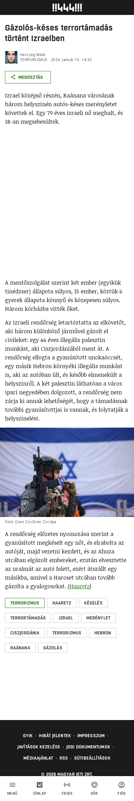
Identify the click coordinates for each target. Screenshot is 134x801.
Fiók (121, 793)
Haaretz (79, 586)
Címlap (39, 793)
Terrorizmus (33, 60)
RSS (64, 758)
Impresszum (91, 735)
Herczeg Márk (32, 55)
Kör (94, 793)
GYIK (28, 735)
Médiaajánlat (38, 758)
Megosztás (30, 77)
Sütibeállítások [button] (92, 758)
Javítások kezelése (38, 746)
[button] (25, 603)
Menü (12, 793)
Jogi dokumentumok (88, 746)
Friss (67, 793)
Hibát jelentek (55, 735)
